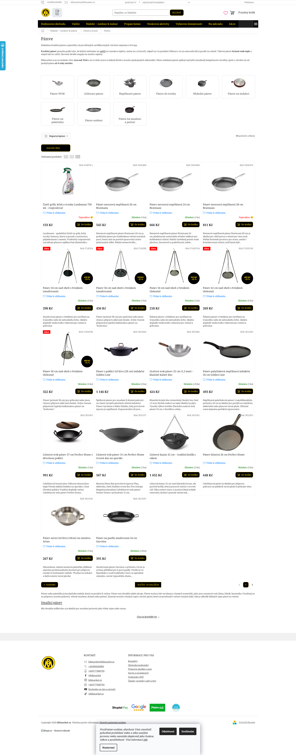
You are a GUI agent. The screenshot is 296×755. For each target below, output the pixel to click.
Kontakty (130, 2)
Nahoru (51, 584)
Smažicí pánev (51, 602)
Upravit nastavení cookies (112, 722)
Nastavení (108, 747)
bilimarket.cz (95, 680)
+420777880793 (96, 670)
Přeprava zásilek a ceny (140, 669)
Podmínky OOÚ (136, 676)
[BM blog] (57, 12)
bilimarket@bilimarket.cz (101, 661)
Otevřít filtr (54, 147)
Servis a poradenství (138, 672)
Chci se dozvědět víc (147, 616)
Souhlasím (187, 731)
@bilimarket (94, 675)
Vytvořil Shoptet (247, 722)
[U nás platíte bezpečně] (120, 707)
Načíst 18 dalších (148, 584)
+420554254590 (96, 666)
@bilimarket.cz (96, 693)
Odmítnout (168, 731)
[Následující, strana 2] (246, 585)
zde (145, 739)
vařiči (103, 51)
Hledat (176, 12)
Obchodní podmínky (153, 2)
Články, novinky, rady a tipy (142, 680)
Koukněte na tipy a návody (101, 689)
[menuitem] (53, 24)
